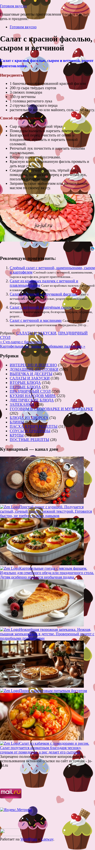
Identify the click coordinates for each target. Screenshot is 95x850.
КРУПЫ (17, 435)
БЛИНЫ (17, 422)
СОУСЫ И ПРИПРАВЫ (30, 431)
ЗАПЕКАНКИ (22, 404)
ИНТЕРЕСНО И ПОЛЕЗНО (33, 365)
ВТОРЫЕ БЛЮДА (25, 383)
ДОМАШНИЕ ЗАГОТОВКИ (34, 369)
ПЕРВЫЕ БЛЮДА (25, 387)
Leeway (47, 839)
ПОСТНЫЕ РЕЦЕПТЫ (29, 440)
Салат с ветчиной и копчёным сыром (41, 307)
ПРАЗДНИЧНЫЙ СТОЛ (30, 391)
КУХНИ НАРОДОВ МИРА (33, 396)
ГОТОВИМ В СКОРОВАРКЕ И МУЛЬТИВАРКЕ (51, 409)
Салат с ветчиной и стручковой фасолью (43, 294)
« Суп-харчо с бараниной (21, 342)
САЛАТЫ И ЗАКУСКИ (36, 333)
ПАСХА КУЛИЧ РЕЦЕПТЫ (33, 426)
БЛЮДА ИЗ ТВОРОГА (29, 418)
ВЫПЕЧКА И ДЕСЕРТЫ (31, 374)
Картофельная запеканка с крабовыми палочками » (42, 346)
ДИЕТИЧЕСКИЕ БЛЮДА (32, 400)
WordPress (28, 839)
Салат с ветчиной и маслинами (36, 320)
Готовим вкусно (13, 6)
